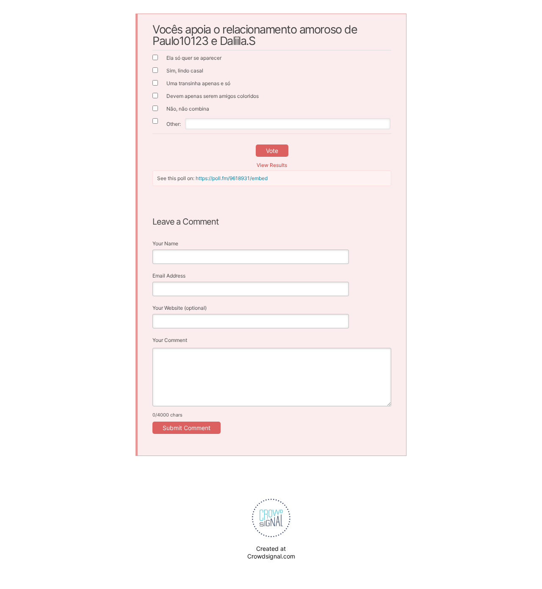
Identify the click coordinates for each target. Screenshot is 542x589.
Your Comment (169, 340)
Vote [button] (272, 150)
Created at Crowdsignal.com (271, 552)
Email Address (168, 275)
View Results (272, 165)
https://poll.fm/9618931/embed (232, 178)
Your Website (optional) (179, 308)
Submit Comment (186, 427)
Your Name (165, 243)
